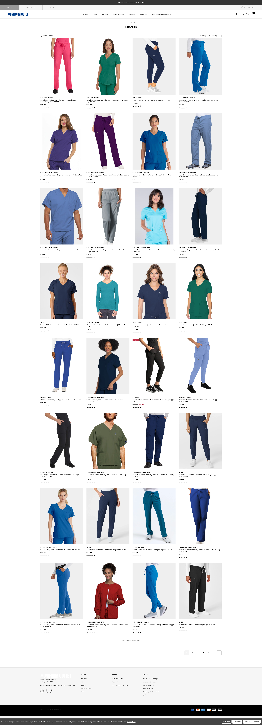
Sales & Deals (86, 688)
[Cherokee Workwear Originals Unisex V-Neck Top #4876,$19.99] (107, 441)
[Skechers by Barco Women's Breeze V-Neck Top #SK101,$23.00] (154, 141)
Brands (83, 692)
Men (82, 682)
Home (9, 7)
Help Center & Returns (120, 685)
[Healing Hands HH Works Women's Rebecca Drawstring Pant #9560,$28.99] (61, 66)
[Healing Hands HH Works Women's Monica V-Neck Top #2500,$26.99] (107, 66)
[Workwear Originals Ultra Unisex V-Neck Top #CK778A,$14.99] (107, 366)
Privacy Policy (148, 688)
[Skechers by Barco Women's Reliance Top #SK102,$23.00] (61, 516)
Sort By (203, 36)
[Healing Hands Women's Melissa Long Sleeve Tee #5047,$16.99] (107, 291)
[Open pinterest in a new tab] (46, 691)
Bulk (52, 7)
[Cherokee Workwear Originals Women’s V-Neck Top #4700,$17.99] (61, 141)
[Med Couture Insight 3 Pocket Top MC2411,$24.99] (200, 291)
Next (219, 653)
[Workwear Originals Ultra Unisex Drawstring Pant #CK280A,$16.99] (200, 216)
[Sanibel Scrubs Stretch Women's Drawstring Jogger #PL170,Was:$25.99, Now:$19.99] (154, 366)
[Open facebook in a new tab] (42, 691)
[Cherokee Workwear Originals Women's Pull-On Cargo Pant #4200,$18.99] (107, 216)
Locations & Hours (149, 682)
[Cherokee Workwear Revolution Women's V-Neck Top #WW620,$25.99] (154, 216)
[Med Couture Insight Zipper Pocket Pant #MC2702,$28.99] (61, 366)
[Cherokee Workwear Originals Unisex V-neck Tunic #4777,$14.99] (61, 216)
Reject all (237, 722)
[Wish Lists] (247, 14)
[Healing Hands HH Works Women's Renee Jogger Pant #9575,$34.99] (200, 366)
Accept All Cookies (252, 722)
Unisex (83, 685)
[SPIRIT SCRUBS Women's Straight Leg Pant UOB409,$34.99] (154, 516)
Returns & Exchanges (151, 679)
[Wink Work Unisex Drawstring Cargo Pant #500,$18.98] (200, 591)
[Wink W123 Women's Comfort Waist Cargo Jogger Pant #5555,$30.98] (200, 441)
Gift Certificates (118, 679)
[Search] (237, 14)
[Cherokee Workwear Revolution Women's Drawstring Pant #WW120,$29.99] (107, 141)
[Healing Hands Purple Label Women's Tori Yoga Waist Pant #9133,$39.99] (61, 441)
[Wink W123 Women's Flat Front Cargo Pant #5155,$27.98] (107, 516)
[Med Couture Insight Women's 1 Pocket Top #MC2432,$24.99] (154, 291)
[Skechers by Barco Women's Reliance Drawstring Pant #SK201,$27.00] (200, 66)
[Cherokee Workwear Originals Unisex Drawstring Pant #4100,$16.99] (200, 141)
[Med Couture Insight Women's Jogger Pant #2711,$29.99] (154, 66)
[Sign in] (242, 14)
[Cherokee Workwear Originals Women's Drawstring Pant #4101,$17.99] (200, 516)
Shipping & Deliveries (151, 692)
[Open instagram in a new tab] (51, 691)
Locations (30, 7)
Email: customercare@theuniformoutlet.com (59, 685)
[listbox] (214, 36)
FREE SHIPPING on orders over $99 (131, 2)
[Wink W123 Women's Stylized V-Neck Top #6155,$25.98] (61, 291)
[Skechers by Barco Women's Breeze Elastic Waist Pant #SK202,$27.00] (61, 591)
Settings (226, 722)
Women (84, 679)
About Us (115, 682)
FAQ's (145, 695)
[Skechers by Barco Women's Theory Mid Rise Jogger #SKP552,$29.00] (154, 591)
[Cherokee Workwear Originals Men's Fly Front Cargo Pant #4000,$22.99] (154, 441)
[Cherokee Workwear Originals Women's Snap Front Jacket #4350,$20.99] (107, 591)
